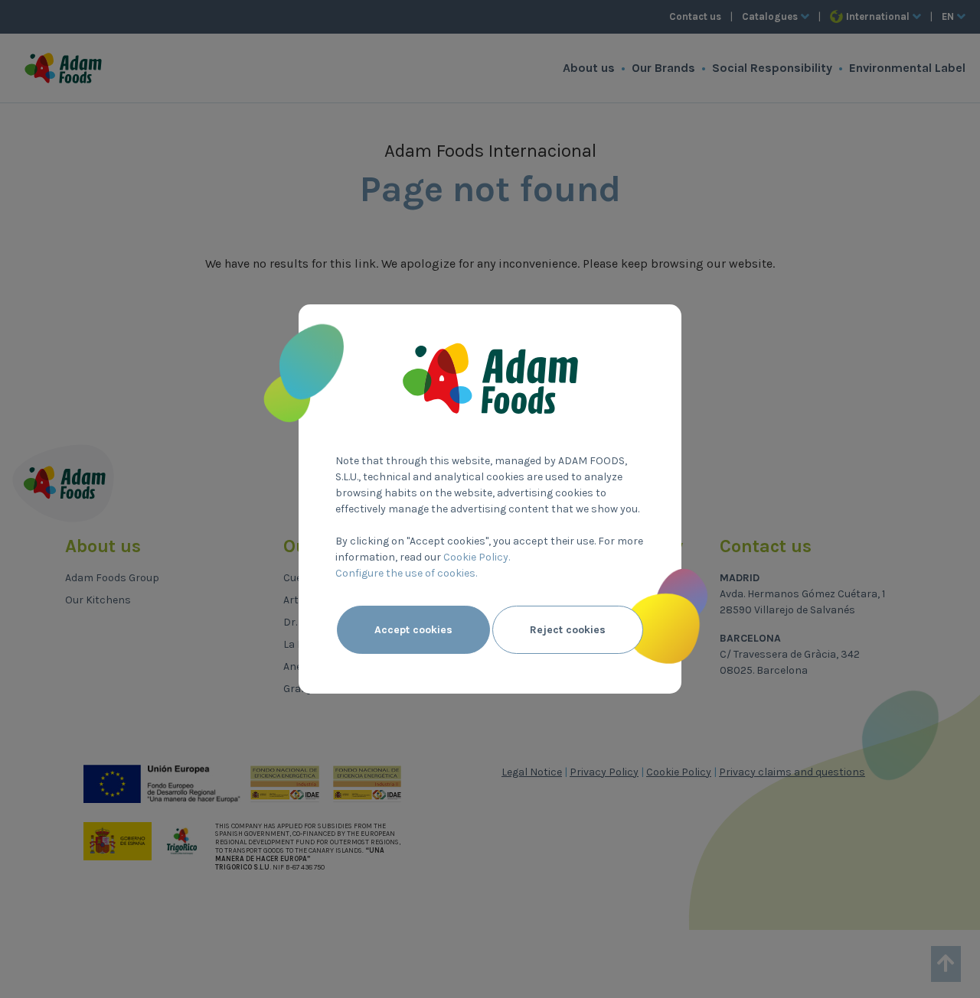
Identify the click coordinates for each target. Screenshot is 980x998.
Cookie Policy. (476, 557)
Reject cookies (568, 629)
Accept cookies (413, 629)
